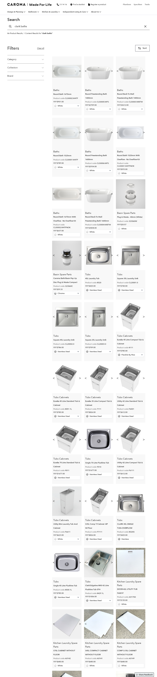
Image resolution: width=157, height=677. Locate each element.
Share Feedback (146, 674)
